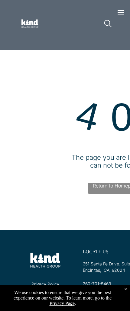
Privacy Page (62, 303)
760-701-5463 (97, 283)
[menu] (121, 12)
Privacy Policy (45, 284)
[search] (108, 24)
